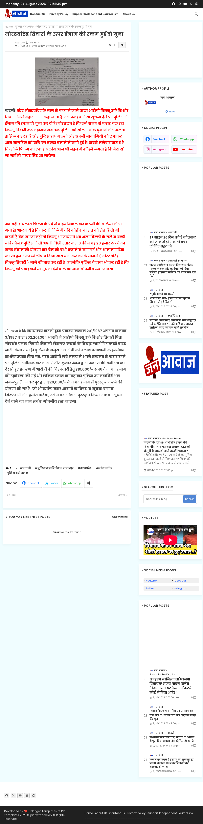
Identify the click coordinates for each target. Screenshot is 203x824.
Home (9, 27)
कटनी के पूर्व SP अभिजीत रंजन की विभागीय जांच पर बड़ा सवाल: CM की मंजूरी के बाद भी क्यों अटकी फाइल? (167, 447)
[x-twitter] (190, 4)
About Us (129, 14)
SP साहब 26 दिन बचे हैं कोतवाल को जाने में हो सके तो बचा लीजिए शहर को (172, 242)
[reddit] (33, 795)
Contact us (37, 14)
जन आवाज (167, 98)
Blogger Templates (44, 811)
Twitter (54, 483)
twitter (150, 588)
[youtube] (185, 4)
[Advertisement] (67, 187)
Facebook (33, 483)
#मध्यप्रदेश (85, 468)
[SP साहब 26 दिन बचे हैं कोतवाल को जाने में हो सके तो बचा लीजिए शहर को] (170, 200)
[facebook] (173, 4)
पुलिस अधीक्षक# (24, 27)
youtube (187, 149)
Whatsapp (74, 483)
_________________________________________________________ (135, 817)
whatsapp (187, 139)
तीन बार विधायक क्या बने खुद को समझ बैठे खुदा (172, 717)
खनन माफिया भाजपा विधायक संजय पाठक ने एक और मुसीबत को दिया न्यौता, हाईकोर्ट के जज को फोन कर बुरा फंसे (172, 270)
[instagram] (196, 4)
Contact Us (117, 813)
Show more (120, 517)
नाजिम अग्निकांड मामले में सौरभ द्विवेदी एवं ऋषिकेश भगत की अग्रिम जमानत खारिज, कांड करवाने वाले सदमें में (172, 324)
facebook (159, 139)
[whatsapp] (179, 4)
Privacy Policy (58, 14)
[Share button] (88, 483)
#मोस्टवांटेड (104, 468)
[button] (196, 14)
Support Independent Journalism (95, 14)
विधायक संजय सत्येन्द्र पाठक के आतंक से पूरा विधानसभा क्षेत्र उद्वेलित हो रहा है (171, 739)
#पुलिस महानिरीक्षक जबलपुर (54, 468)
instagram (159, 149)
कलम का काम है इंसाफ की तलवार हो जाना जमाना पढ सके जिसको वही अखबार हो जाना (171, 763)
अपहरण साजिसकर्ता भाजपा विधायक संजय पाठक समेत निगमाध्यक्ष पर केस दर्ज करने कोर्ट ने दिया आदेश (170, 686)
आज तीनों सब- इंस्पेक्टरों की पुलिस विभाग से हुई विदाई (169, 300)
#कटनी (25, 468)
